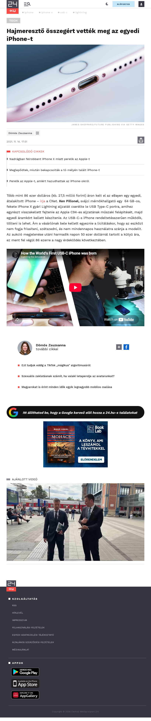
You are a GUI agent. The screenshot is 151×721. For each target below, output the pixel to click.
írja (42, 201)
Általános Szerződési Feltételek (33, 642)
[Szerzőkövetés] (37, 133)
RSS (14, 605)
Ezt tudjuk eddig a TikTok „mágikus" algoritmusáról (56, 365)
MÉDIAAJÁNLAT (20, 649)
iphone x (46, 12)
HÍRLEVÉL (17, 613)
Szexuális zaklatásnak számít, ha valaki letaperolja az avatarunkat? (68, 376)
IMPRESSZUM (19, 620)
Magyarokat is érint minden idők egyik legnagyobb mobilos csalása (67, 387)
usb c (64, 12)
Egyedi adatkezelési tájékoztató (33, 635)
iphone (29, 12)
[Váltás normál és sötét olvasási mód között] (107, 4)
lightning (81, 12)
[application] (75, 522)
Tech (13, 20)
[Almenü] (27, 4)
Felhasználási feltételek (28, 627)
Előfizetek (123, 4)
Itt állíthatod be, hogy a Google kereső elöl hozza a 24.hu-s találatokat (80, 413)
